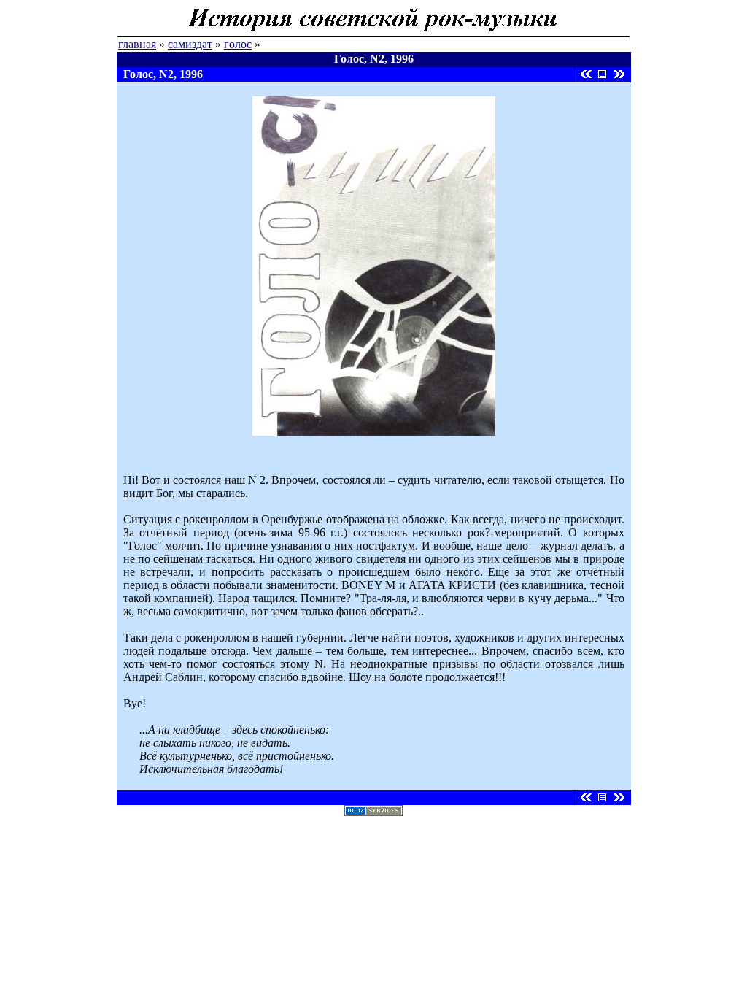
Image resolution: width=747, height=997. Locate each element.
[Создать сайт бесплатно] (373, 812)
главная (137, 44)
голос (238, 44)
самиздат (190, 44)
